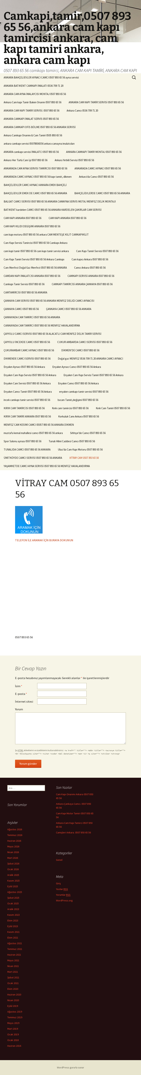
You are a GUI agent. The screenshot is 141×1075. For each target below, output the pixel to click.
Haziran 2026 (14, 840)
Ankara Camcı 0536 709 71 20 (82, 110)
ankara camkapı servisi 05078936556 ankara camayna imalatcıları (39, 143)
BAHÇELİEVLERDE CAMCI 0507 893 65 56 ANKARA (102, 193)
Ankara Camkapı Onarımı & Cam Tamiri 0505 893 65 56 (33, 135)
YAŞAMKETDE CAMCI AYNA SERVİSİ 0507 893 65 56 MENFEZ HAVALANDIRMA (47, 466)
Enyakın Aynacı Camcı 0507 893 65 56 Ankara (76, 367)
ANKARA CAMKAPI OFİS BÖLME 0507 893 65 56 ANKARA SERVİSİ (40, 127)
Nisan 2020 (13, 1000)
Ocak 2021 (13, 983)
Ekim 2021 (12, 937)
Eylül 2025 (12, 886)
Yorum (19, 709)
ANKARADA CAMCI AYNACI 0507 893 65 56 (98, 168)
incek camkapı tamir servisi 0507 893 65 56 (27, 400)
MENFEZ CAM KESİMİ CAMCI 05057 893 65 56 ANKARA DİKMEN (39, 424)
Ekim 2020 (12, 988)
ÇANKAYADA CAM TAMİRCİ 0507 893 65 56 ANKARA (32, 317)
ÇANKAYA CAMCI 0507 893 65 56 (21, 309)
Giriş (58, 883)
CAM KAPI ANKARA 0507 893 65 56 (22, 218)
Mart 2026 (12, 857)
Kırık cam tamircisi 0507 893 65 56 (70, 408)
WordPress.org (64, 900)
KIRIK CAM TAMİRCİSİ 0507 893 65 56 (24, 408)
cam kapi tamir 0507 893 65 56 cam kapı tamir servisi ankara (36, 251)
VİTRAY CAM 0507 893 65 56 (84, 458)
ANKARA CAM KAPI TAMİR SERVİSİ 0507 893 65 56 (96, 102)
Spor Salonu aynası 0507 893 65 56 (22, 441)
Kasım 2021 (13, 932)
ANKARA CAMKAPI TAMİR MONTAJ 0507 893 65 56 (94, 152)
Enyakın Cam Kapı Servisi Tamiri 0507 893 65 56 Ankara (93, 375)
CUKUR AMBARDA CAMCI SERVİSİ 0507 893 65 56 (84, 342)
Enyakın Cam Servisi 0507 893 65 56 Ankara (27, 383)
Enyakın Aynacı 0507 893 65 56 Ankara (24, 367)
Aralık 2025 (13, 875)
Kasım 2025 (13, 880)
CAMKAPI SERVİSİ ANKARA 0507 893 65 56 (91, 276)
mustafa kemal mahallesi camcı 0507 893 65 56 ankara (33, 433)
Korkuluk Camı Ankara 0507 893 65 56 (78, 416)
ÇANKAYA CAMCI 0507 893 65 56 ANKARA (68, 309)
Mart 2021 (12, 971)
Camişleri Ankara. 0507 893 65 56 (73, 832)
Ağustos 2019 (14, 1011)
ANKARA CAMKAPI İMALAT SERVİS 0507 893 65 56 (31, 119)
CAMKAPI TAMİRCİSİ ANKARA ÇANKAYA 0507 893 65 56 (82, 284)
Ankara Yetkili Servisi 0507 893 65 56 (74, 160)
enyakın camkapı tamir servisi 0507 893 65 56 (83, 391)
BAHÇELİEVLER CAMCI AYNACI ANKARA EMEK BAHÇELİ (35, 185)
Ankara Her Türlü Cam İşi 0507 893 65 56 (25, 160)
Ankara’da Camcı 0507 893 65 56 (96, 176)
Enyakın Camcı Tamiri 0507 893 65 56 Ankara (28, 391)
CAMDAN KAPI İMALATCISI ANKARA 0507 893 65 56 (32, 276)
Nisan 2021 (13, 966)
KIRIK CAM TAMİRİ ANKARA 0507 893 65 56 (27, 416)
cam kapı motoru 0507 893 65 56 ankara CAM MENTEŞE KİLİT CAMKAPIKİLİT (46, 234)
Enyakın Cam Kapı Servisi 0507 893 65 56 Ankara (30, 375)
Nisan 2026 (13, 852)
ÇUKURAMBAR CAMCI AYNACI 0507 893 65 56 (29, 350)
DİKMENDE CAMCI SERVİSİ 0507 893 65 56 (27, 358)
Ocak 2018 (13, 1040)
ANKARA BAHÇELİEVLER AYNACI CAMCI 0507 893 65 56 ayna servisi (41, 77)
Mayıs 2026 (13, 846)
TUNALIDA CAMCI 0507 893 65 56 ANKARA (27, 449)
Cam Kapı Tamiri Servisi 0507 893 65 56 (97, 251)
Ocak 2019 (13, 1034)
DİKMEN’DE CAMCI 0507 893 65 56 (80, 350)
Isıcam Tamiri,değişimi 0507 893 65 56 (77, 400)
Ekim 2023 (12, 920)
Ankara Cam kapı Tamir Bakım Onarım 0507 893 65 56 (32, 102)
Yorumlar (63, 894)
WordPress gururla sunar (70, 1067)
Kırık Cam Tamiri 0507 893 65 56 (113, 408)
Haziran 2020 (14, 994)
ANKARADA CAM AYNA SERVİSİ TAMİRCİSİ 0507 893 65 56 (35, 168)
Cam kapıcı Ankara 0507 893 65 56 (90, 259)
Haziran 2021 (14, 954)
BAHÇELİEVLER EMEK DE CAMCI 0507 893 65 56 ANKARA (35, 193)
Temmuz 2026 (14, 835)
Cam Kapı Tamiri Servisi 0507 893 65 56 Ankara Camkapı (34, 259)
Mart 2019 (12, 1028)
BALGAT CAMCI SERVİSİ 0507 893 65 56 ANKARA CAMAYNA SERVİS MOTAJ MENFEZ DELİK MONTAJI (60, 201)
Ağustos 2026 (14, 829)
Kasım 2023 (13, 914)
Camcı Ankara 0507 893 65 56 (90, 267)
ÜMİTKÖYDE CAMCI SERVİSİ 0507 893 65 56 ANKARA (33, 458)
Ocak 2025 (13, 903)
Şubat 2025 (13, 897)
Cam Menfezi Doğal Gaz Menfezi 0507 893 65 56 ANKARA (35, 267)
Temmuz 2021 (14, 949)
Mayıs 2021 (13, 960)
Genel (59, 860)
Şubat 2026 (13, 863)
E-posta (21, 694)
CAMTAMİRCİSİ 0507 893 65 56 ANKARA (25, 292)
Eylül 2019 (12, 1006)
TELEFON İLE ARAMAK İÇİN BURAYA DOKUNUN (44, 540)
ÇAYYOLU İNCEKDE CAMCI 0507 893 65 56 (27, 342)
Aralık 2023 (13, 909)
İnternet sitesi (24, 701)
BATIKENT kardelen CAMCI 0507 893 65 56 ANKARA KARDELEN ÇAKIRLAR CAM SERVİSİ (53, 209)
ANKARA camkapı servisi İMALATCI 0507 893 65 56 (31, 152)
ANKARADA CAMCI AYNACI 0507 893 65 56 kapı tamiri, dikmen (38, 176)
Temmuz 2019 (14, 1017)
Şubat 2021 (13, 977)
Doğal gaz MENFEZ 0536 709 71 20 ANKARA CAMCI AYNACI (90, 358)
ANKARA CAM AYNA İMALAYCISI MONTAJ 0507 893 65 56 (35, 94)
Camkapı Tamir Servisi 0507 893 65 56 (24, 284)
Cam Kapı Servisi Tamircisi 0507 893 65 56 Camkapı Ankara (35, 243)
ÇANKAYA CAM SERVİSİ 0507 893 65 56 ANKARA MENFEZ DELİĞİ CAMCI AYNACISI (49, 300)
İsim (18, 686)
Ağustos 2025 (14, 892)
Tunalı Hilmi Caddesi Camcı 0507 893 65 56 (72, 441)
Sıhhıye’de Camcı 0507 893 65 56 (88, 433)
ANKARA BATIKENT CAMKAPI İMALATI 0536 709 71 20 (33, 85)
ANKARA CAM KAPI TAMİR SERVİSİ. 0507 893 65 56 (31, 110)
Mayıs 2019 (13, 1023)
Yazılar (62, 889)
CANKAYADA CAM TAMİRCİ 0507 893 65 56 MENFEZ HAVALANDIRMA (42, 325)
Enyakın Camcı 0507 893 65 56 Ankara (78, 383)
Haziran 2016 (14, 1045)
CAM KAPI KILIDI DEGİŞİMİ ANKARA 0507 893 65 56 (32, 226)
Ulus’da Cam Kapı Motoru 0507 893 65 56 (80, 449)
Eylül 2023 (12, 926)
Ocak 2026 (13, 869)
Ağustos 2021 (14, 943)
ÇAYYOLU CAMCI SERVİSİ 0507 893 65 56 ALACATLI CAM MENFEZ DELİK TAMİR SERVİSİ (52, 333)
